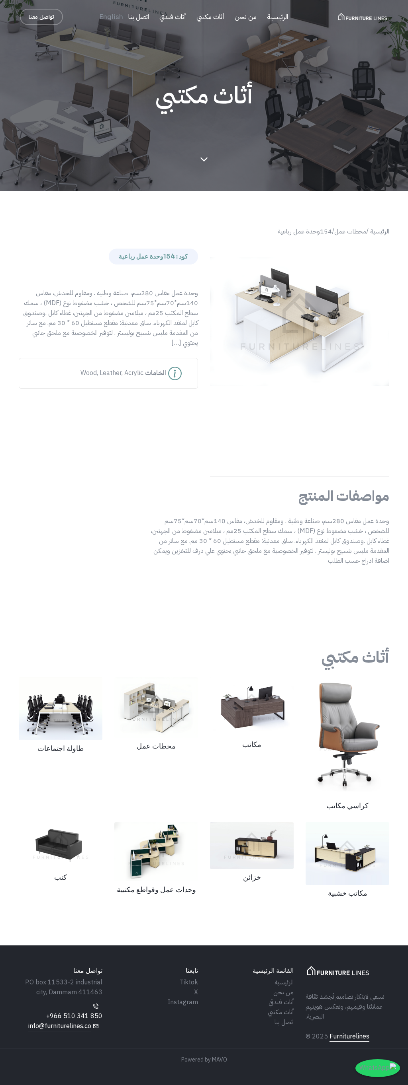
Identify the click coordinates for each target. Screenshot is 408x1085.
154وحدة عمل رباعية (305, 231)
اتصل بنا (138, 17)
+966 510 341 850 (74, 1016)
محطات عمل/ (349, 231)
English (111, 17)
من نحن (246, 17)
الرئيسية (277, 17)
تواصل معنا (41, 17)
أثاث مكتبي (210, 17)
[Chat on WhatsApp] (377, 1068)
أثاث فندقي (172, 17)
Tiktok (189, 982)
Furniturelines (349, 1036)
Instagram (183, 1002)
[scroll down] (204, 159)
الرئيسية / (377, 231)
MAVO (219, 1060)
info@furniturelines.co (59, 1026)
